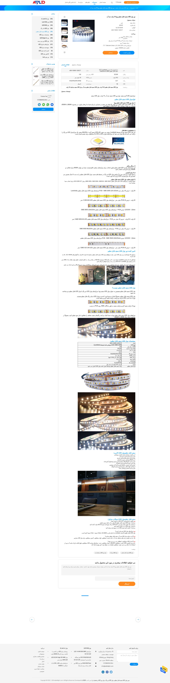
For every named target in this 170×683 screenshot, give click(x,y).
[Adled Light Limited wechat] (43, 104)
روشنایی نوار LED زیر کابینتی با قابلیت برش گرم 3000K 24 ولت (59, 653)
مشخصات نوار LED (46, 34)
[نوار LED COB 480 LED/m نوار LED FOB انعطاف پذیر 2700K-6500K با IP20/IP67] (125, 613)
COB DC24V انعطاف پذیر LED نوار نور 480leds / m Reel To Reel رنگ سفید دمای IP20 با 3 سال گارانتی (45, 630)
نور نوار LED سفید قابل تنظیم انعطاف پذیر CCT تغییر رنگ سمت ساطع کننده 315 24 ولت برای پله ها (46, 70)
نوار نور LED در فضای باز (100, 552)
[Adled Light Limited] (39, 3)
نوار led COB (47, 22)
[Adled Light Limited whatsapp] (47, 104)
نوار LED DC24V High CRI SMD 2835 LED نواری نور (59, 659)
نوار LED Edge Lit (46, 38)
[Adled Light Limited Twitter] (111, 672)
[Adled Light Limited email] (52, 104)
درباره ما (42, 659)
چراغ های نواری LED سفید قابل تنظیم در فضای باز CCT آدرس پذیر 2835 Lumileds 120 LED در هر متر (46, 76)
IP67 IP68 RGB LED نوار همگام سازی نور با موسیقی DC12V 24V (82, 659)
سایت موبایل (41, 666)
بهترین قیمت (127, 52)
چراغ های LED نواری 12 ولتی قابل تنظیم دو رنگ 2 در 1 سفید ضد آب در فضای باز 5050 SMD (46, 82)
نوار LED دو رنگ (113, 552)
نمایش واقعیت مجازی (38, 656)
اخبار (43, 661)
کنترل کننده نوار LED (46, 50)
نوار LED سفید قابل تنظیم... (44, 31)
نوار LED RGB (47, 25)
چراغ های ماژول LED (45, 44)
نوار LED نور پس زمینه (45, 41)
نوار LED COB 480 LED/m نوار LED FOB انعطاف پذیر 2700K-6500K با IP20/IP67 (124, 630)
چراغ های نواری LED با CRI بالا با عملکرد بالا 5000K (59, 664)
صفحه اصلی (41, 651)
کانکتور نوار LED (47, 54)
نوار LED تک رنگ (47, 28)
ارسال (126, 584)
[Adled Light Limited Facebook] (107, 672)
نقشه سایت (41, 664)
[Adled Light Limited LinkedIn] (103, 672)
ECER (84, 680)
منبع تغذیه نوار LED (46, 47)
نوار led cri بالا (47, 19)
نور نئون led (48, 57)
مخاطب (43, 109)
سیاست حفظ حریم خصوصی (39, 670)
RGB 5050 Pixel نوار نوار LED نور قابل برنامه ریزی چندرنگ (82, 664)
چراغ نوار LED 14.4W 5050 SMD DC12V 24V (82, 653)
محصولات (41, 654)
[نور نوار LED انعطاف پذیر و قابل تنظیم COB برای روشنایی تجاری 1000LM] (72, 613)
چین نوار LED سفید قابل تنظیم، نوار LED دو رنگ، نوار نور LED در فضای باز (111, 680)
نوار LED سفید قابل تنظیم (127, 552)
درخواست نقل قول (131, 2)
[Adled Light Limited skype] (39, 104)
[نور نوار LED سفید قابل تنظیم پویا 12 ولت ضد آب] (83, 31)
